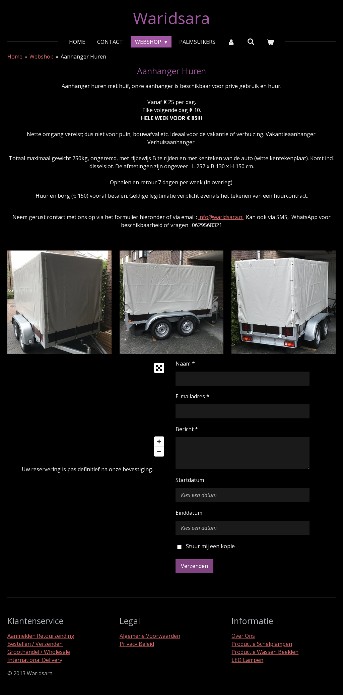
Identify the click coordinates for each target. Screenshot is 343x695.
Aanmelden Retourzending (40, 635)
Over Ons (243, 635)
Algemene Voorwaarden (150, 635)
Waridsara (171, 18)
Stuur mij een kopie (210, 546)
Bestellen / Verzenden (35, 644)
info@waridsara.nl (221, 217)
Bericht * (187, 429)
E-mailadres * (192, 396)
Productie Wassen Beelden (264, 652)
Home (14, 56)
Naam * (185, 363)
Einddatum (189, 512)
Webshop (41, 56)
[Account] (231, 41)
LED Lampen (247, 660)
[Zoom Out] (159, 451)
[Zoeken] (251, 41)
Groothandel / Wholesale (38, 652)
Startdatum (190, 480)
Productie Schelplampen (261, 644)
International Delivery (34, 660)
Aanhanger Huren (83, 56)
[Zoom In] (159, 441)
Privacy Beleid (137, 644)
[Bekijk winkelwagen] (270, 41)
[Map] (87, 410)
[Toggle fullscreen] (159, 368)
